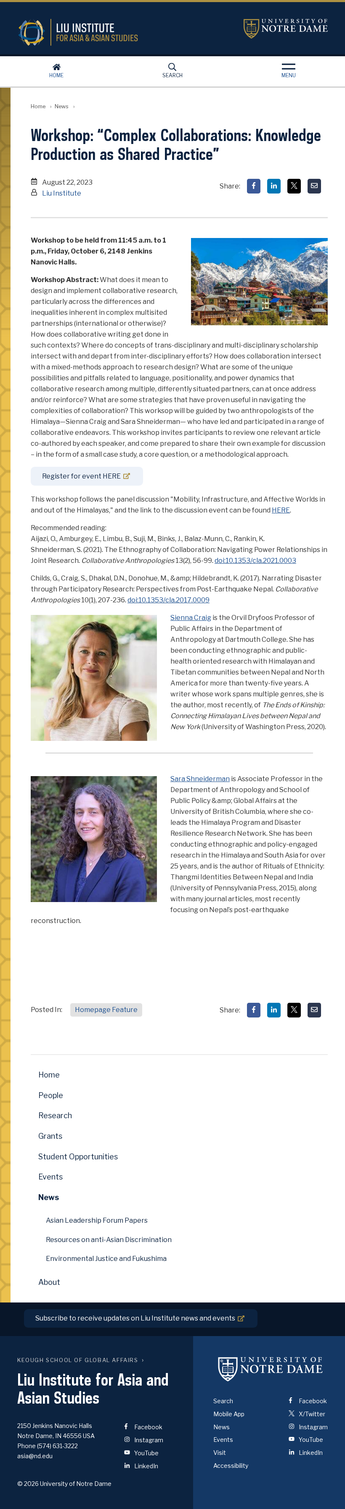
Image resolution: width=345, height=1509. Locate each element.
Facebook (147, 1427)
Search (172, 75)
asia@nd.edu (35, 1455)
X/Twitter (311, 1413)
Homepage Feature (106, 1010)
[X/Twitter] (294, 186)
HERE (281, 510)
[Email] (314, 186)
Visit (219, 1452)
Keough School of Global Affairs (77, 1360)
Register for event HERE (81, 476)
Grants (50, 1136)
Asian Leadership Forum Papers (97, 1220)
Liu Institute (61, 193)
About (49, 1282)
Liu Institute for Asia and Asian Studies (120, 32)
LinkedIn (145, 1466)
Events (50, 1176)
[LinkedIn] (274, 186)
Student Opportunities (78, 1156)
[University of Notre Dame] (270, 1368)
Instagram (148, 1440)
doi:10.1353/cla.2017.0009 (168, 600)
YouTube (146, 1453)
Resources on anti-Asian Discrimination (109, 1240)
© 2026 (28, 1483)
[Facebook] (253, 186)
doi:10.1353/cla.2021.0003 (255, 561)
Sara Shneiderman (200, 779)
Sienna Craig (190, 618)
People (50, 1095)
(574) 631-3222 (57, 1445)
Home (56, 75)
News (62, 106)
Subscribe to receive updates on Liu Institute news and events (135, 1318)
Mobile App (228, 1413)
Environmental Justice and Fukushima (106, 1259)
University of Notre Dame (286, 29)
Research (55, 1115)
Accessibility (230, 1465)
